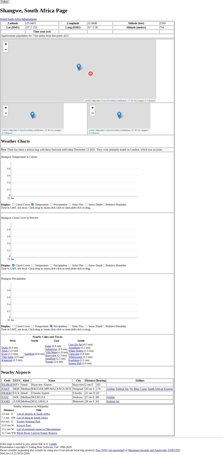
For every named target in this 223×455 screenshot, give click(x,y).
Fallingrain (151, 100)
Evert (4, 353)
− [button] (6, 49)
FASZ (5, 397)
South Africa (14, 19)
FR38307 (7, 393)
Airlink (111, 388)
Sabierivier (51, 349)
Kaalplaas (73, 360)
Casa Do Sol (75, 344)
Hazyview (51, 355)
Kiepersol (7, 360)
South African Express (160, 388)
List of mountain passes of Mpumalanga (39, 429)
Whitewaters (75, 357)
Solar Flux (78, 204)
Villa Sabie (8, 357)
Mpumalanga (29, 19)
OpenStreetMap (109, 100)
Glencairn (73, 353)
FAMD (6, 401)
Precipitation (60, 204)
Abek (5, 350)
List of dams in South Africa (32, 417)
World (3, 19)
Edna (48, 346)
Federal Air (122, 388)
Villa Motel (51, 352)
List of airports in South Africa (33, 413)
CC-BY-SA (132, 100)
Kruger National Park (28, 421)
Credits (53, 443)
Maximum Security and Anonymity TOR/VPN (154, 450)
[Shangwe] (79, 67)
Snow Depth (95, 204)
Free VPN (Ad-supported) (110, 450)
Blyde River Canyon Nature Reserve (37, 433)
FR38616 (7, 384)
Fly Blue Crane (138, 388)
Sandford (29, 353)
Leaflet (88, 100)
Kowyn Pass (24, 425)
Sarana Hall (74, 363)
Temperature (42, 204)
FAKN (6, 388)
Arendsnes (74, 347)
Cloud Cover (23, 204)
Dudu (5, 347)
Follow (4, 2)
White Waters (75, 350)
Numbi (49, 361)
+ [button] (6, 44)
